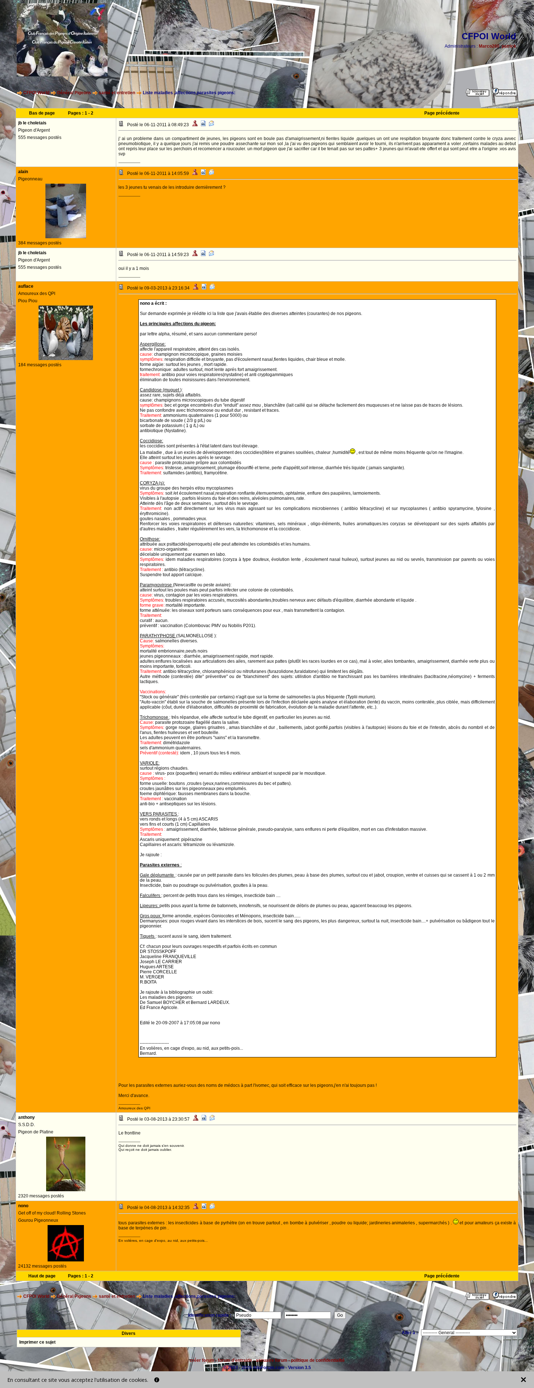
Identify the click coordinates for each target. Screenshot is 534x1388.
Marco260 (489, 46)
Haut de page (42, 1276)
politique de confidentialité (318, 1360)
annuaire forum (271, 1360)
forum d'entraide (235, 1360)
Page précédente (442, 113)
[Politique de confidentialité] (156, 1380)
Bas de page (42, 113)
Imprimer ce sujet (37, 1342)
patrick (509, 46)
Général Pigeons (74, 92)
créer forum (202, 1360)
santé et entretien (117, 92)
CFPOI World (36, 92)
